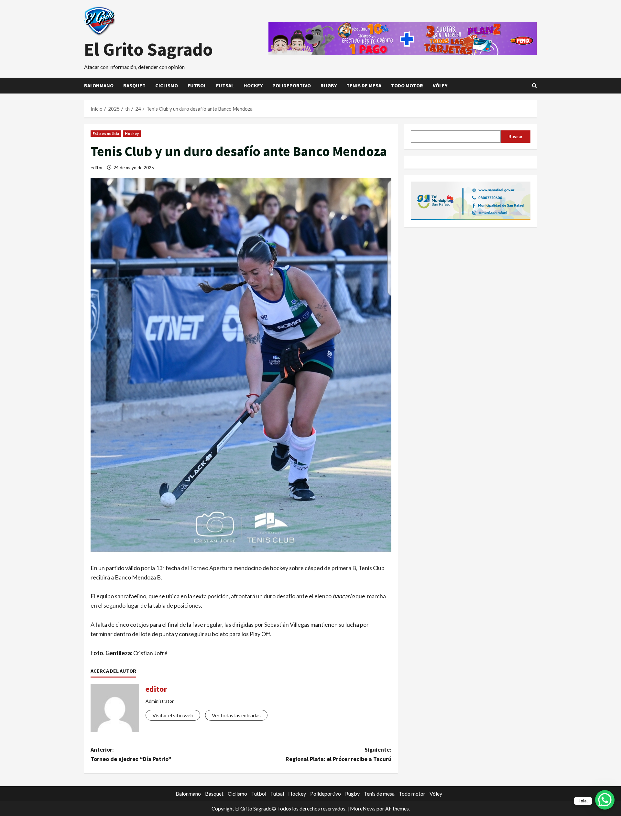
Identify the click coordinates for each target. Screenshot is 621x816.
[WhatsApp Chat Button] (605, 800)
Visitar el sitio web (172, 715)
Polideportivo (291, 85)
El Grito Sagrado (148, 49)
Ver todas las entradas (236, 715)
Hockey (253, 85)
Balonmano (99, 85)
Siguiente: (338, 754)
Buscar (515, 136)
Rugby (329, 85)
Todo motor (407, 85)
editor (97, 167)
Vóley (440, 85)
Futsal (225, 85)
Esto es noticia (106, 133)
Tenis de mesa (363, 85)
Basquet (134, 85)
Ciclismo (166, 85)
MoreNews (363, 808)
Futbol (197, 85)
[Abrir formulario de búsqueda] (534, 85)
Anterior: (131, 754)
